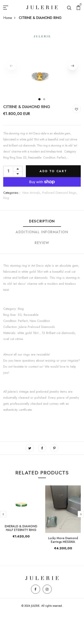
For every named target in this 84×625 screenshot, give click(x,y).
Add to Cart (53, 171)
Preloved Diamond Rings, (59, 192)
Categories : (11, 192)
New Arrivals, (32, 192)
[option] (42, 66)
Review (42, 242)
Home (7, 17)
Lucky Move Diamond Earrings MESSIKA (63, 540)
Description (42, 221)
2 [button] (44, 99)
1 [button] (39, 99)
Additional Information (42, 232)
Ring (6, 197)
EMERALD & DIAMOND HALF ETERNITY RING (21, 528)
